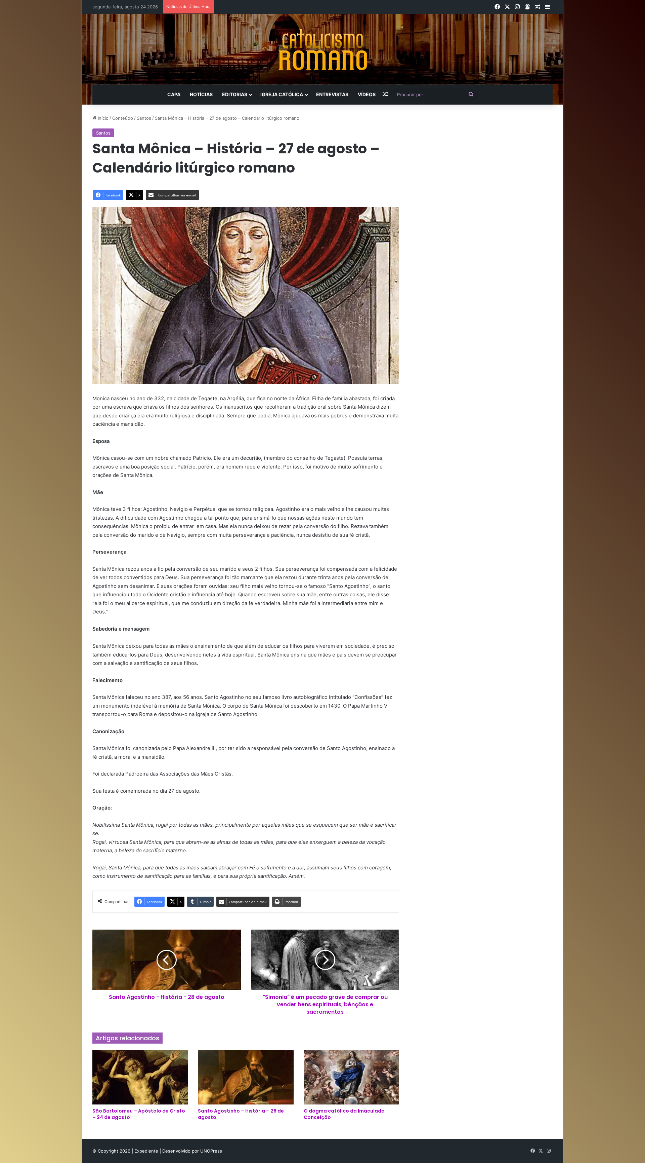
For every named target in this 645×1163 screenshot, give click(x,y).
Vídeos (367, 94)
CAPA (173, 94)
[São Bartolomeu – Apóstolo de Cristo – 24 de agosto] (140, 1077)
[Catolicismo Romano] (322, 49)
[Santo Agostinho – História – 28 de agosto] (245, 1077)
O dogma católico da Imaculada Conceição (344, 1114)
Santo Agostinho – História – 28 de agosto (241, 1114)
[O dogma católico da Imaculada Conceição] (351, 1077)
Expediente (147, 1151)
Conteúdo (122, 118)
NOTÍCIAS (201, 94)
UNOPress (211, 1151)
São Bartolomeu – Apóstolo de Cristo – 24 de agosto (138, 1114)
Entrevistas (332, 94)
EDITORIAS (234, 94)
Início (102, 118)
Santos (144, 118)
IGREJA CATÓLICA (281, 94)
